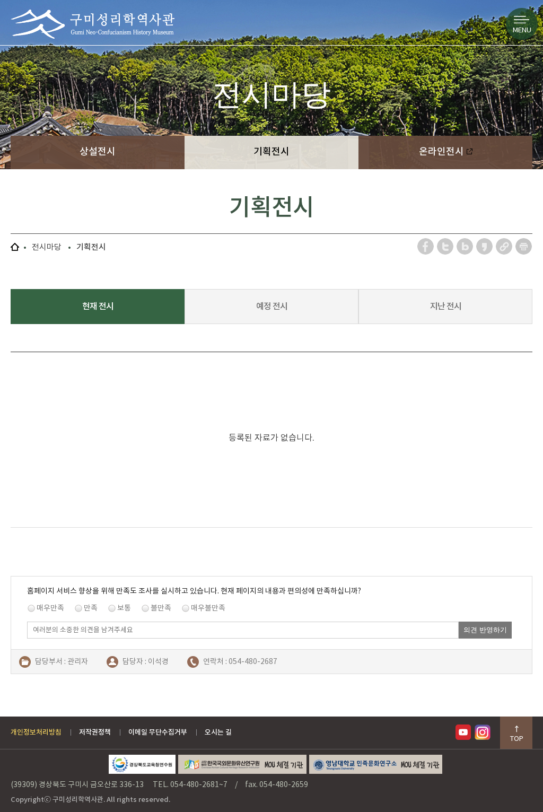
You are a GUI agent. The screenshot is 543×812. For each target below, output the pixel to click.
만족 (91, 608)
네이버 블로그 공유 (465, 246)
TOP (516, 738)
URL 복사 (504, 246)
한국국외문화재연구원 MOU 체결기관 (242, 764)
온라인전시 (442, 151)
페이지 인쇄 (523, 246)
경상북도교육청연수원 (142, 764)
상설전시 (98, 151)
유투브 (465, 732)
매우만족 (50, 608)
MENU (522, 29)
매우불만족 (208, 608)
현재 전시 (97, 306)
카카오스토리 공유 (485, 246)
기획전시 (271, 151)
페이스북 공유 (426, 246)
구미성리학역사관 (92, 24)
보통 (124, 608)
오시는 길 (218, 732)
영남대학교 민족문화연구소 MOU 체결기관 (375, 764)
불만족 (161, 608)
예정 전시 (271, 306)
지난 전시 (445, 306)
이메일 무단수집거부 (157, 732)
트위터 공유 (445, 246)
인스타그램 (484, 732)
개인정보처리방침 (36, 732)
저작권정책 (95, 732)
